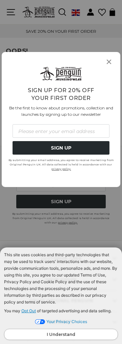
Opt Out (28, 310)
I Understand (61, 334)
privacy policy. (61, 168)
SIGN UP (61, 148)
